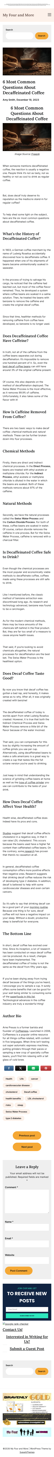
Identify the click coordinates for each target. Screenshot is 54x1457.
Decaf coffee (30, 1092)
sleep (20, 1105)
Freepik (35, 154)
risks (8, 1105)
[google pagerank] (15, 1323)
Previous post (27, 1135)
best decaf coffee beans (16, 366)
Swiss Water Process (16, 1111)
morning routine (39, 907)
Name (9, 1221)
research (29, 851)
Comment (11, 1187)
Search (9, 29)
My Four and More (18, 15)
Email (9, 1238)
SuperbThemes (27, 1452)
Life (22, 1078)
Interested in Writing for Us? (27, 1339)
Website (9, 1254)
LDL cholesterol (36, 1098)
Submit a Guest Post (27, 1348)
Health (9, 1078)
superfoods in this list (22, 996)
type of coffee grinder (31, 782)
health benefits (13, 1098)
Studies (7, 833)
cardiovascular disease (18, 1085)
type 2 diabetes (13, 1118)
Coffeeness (21, 1030)
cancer (34, 1078)
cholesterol (11, 1092)
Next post (27, 1146)
